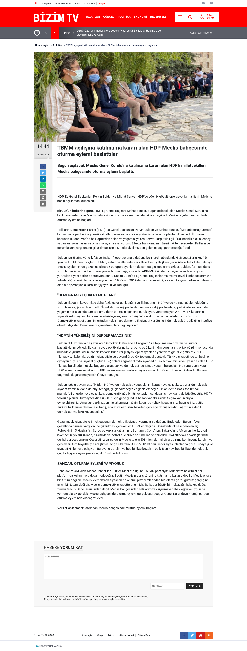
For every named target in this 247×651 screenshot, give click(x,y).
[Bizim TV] (56, 16)
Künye (100, 635)
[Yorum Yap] (43, 203)
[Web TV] (203, 3)
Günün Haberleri (63, 3)
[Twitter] (43, 172)
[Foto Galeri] (211, 3)
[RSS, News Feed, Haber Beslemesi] (209, 635)
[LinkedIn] (43, 179)
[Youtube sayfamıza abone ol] (200, 635)
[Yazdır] (43, 197)
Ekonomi (140, 16)
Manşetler (46, 3)
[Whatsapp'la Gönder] (43, 185)
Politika (124, 16)
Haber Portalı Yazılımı (50, 646)
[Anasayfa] (35, 3)
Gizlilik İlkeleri (126, 635)
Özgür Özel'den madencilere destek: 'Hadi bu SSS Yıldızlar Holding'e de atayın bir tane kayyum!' (119, 32)
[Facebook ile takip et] (184, 635)
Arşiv (77, 3)
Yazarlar (93, 16)
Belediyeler (159, 16)
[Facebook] (43, 166)
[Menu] (180, 17)
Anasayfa (87, 635)
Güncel (108, 16)
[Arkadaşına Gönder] (43, 191)
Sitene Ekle (89, 3)
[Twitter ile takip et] (192, 635)
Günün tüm (201, 32)
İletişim (111, 635)
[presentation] (46, 33)
